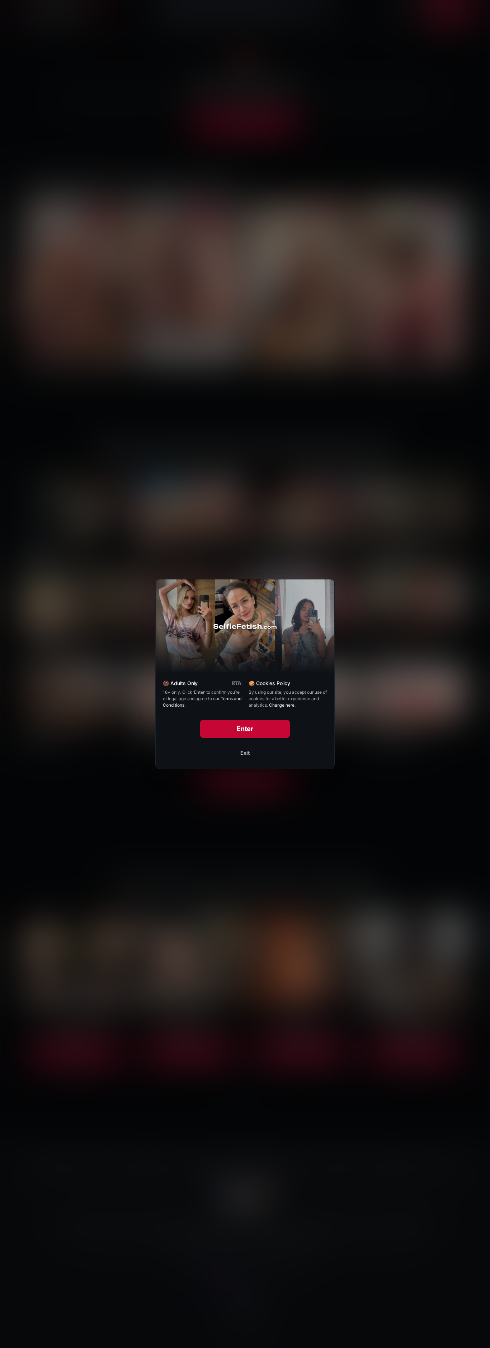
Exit (245, 753)
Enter (245, 728)
